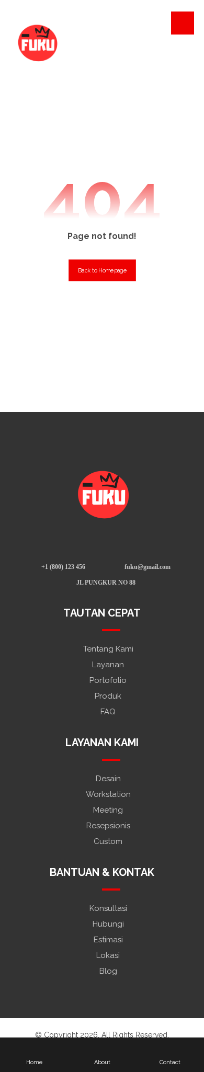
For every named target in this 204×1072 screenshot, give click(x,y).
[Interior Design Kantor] (36, 42)
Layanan (108, 664)
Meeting (108, 810)
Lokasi (108, 955)
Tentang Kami (108, 649)
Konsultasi (108, 908)
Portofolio (108, 680)
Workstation (108, 794)
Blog (108, 971)
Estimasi (108, 939)
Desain (108, 778)
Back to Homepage (102, 270)
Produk (108, 696)
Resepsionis (108, 825)
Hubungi (108, 924)
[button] (182, 23)
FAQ (108, 711)
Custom (108, 841)
